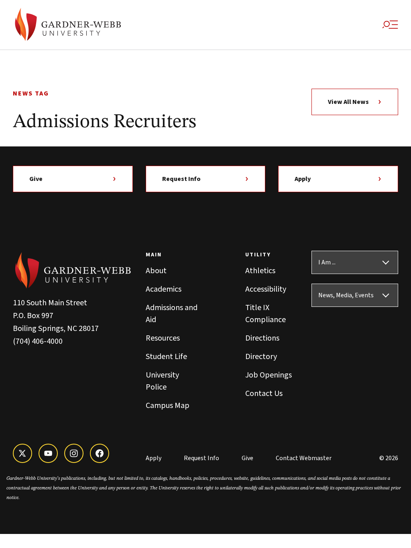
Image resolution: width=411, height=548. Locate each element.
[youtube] (48, 453)
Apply (303, 179)
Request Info (181, 179)
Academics (163, 289)
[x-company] (22, 453)
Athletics (260, 270)
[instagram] (73, 453)
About (156, 270)
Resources (163, 338)
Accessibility (265, 289)
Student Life (166, 356)
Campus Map (167, 405)
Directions (262, 338)
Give (36, 179)
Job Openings (268, 375)
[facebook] (99, 453)
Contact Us (264, 393)
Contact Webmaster (304, 458)
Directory (261, 356)
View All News (348, 101)
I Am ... (327, 262)
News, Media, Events (346, 295)
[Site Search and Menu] (390, 24)
